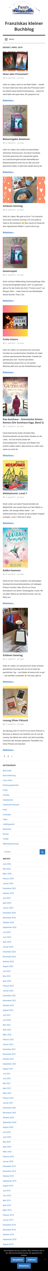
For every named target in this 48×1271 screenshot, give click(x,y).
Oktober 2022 (8, 1005)
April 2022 (7, 1030)
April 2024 (7, 942)
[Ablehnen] (45, 1259)
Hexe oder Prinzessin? (15, 74)
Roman (6, 834)
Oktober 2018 (8, 1234)
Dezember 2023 (9, 952)
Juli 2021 (6, 1074)
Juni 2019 (7, 1195)
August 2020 (8, 1127)
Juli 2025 (6, 898)
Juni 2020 (7, 1137)
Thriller (6, 839)
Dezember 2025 (9, 888)
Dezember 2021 (9, 1049)
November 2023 (9, 957)
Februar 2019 (8, 1215)
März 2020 (7, 1152)
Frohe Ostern (10, 339)
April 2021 (7, 1088)
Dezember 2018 (9, 1225)
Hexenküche (8, 800)
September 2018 (9, 1239)
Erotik (5, 790)
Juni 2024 (7, 937)
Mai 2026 (7, 869)
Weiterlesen (8, 100)
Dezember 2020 (9, 1108)
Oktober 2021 (8, 1059)
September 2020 (9, 1122)
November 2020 (9, 1113)
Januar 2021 (8, 1103)
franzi (22, 78)
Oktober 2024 (8, 922)
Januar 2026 (8, 883)
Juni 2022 (7, 1020)
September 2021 (9, 1064)
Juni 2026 (7, 864)
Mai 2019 (7, 1200)
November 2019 (9, 1171)
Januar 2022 (8, 1044)
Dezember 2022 (9, 996)
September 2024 (9, 927)
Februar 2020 (8, 1156)
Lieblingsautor (9, 824)
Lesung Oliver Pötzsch (15, 720)
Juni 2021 (7, 1078)
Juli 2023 (6, 971)
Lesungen (7, 814)
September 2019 (9, 1181)
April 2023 (7, 981)
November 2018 (9, 1230)
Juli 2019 (6, 1191)
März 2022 (7, 1035)
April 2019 (7, 1205)
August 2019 (8, 1186)
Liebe (5, 819)
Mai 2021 (7, 1083)
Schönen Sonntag (13, 205)
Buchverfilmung (9, 775)
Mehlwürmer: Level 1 (15, 493)
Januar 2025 (8, 908)
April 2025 (7, 903)
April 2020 (7, 1147)
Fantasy (6, 795)
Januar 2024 (8, 947)
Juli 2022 (6, 1015)
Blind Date (7, 771)
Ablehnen (32, 1260)
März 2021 (7, 1093)
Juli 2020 (6, 1132)
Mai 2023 (7, 976)
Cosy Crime (7, 780)
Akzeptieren (17, 1260)
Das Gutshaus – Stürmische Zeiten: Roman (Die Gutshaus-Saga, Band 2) (23, 421)
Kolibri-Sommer (12, 570)
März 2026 (7, 874)
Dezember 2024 (9, 913)
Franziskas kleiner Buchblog (24, 26)
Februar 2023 (8, 986)
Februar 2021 (8, 1098)
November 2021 (9, 1054)
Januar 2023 (8, 991)
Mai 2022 (7, 1025)
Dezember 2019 (9, 1166)
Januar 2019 (8, 1220)
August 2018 (8, 1244)
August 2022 (8, 1010)
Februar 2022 (8, 1039)
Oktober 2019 (8, 1176)
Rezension (7, 829)
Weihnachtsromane (11, 844)
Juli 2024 (6, 932)
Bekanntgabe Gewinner (16, 139)
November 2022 (9, 1000)
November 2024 (9, 918)
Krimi (5, 810)
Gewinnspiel (10, 271)
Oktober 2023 (8, 961)
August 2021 (8, 1069)
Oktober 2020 (8, 1117)
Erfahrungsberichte (10, 785)
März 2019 (7, 1210)
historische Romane (11, 805)
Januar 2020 (8, 1161)
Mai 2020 (7, 1142)
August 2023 (8, 966)
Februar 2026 (8, 878)
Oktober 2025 (8, 893)
